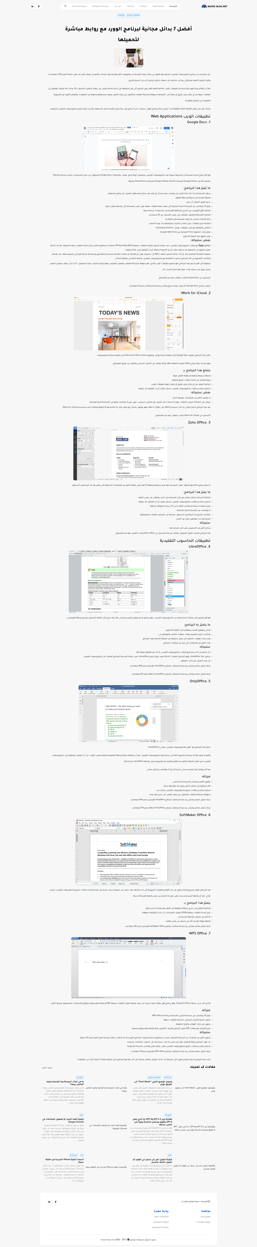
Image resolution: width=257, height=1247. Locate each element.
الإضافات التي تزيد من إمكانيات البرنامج (180, 643)
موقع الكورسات (203, 1222)
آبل (82, 1155)
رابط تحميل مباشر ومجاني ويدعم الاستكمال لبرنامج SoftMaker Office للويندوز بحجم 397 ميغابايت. (167, 926)
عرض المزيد (47, 1068)
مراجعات (130, 6)
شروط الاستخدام (79, 6)
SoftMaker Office (193, 815)
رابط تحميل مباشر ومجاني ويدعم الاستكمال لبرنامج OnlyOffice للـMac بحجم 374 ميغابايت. (171, 808)
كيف (81, 1115)
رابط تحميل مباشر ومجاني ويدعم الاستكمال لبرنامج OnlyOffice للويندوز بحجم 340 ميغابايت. (170, 800)
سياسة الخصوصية (100, 6)
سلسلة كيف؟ (158, 6)
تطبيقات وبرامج (133, 15)
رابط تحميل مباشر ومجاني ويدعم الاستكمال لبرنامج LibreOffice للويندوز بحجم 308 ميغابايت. (170, 666)
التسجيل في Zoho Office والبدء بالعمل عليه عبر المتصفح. (140, 533)
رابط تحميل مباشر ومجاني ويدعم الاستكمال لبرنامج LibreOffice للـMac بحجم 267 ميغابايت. (170, 674)
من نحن (117, 6)
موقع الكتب (205, 1217)
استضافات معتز (161, 1217)
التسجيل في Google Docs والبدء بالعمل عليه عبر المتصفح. (184, 278)
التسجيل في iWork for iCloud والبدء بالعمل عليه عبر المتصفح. (182, 416)
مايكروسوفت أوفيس (155, 175)
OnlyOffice (198, 682)
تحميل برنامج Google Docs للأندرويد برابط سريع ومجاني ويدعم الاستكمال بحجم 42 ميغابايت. (169, 286)
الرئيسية (173, 6)
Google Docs (197, 122)
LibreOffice (197, 547)
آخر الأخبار (167, 1077)
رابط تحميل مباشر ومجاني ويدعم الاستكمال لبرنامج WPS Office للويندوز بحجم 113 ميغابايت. (170, 1052)
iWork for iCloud (194, 293)
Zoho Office (197, 423)
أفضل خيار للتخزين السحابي (150, 402)
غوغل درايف (110, 206)
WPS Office (198, 934)
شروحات (143, 6)
